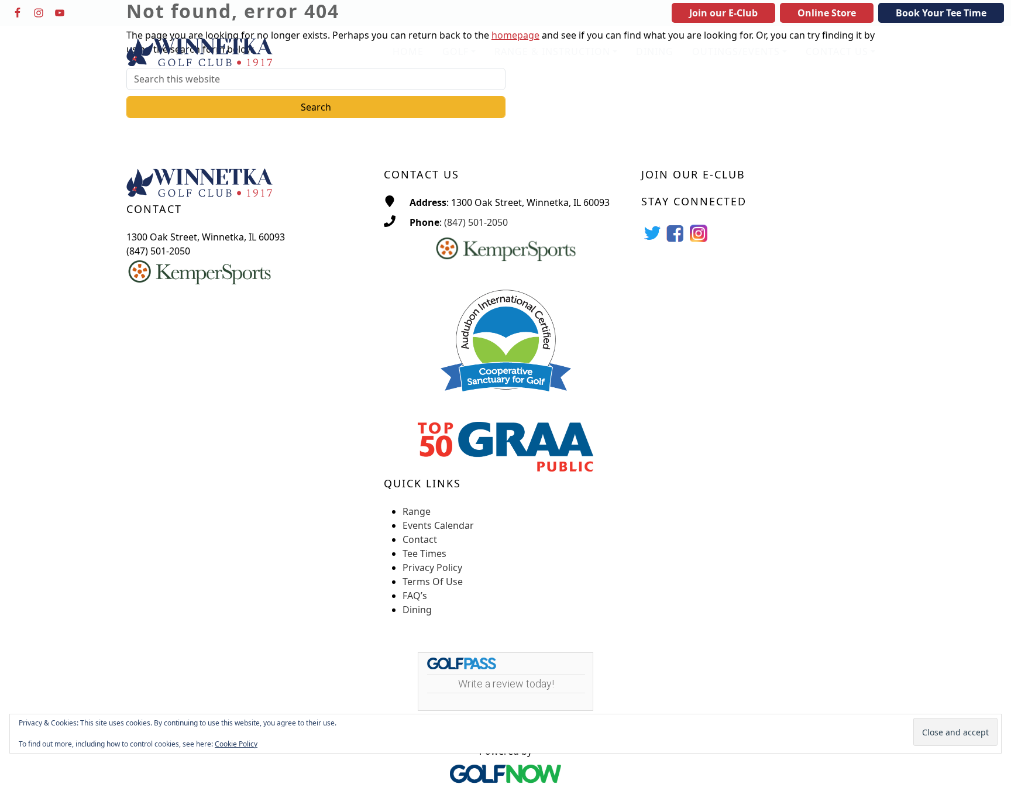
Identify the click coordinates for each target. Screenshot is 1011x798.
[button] (459, 52)
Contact (420, 539)
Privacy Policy (432, 567)
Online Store (826, 12)
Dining (417, 609)
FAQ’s (415, 595)
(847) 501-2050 (476, 222)
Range (417, 511)
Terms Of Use (433, 581)
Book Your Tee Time (941, 12)
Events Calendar (438, 525)
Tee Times (424, 553)
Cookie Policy (236, 744)
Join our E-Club (723, 12)
